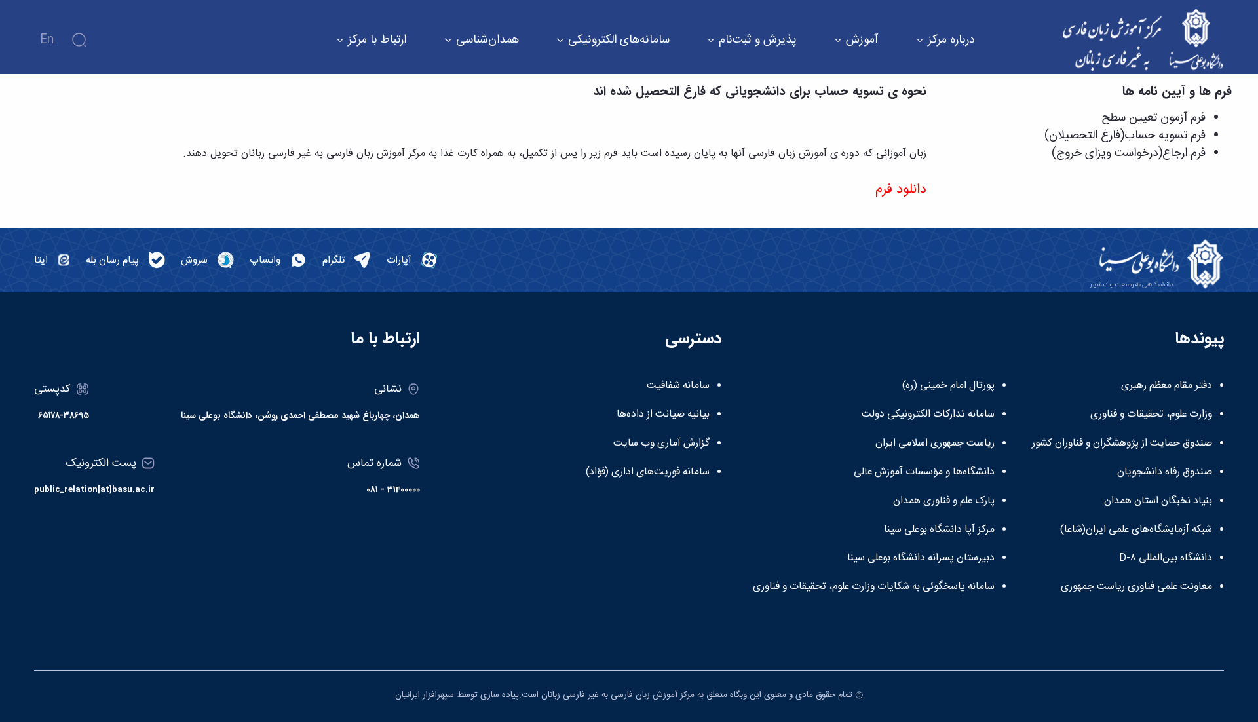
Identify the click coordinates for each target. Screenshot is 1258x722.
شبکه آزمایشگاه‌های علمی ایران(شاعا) (1136, 530)
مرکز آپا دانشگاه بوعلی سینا (939, 530)
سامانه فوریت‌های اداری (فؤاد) (648, 472)
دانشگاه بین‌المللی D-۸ (1165, 558)
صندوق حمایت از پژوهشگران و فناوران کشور (1122, 443)
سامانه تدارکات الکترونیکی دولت (928, 414)
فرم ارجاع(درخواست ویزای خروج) (1129, 153)
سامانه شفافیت (678, 385)
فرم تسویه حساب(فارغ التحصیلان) (1125, 135)
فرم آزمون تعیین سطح (1153, 118)
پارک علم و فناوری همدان (944, 501)
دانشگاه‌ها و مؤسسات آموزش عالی (924, 472)
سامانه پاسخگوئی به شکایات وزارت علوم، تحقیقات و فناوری (874, 587)
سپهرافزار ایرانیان (424, 695)
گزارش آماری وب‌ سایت (661, 443)
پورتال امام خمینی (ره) (948, 385)
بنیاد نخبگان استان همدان (1158, 501)
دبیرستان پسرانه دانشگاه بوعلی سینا (921, 558)
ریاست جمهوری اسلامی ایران (935, 443)
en (47, 40)
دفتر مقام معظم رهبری (1166, 385)
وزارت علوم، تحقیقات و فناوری (1151, 414)
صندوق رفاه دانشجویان (1164, 472)
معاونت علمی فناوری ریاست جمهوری (1136, 587)
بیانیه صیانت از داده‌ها (663, 414)
